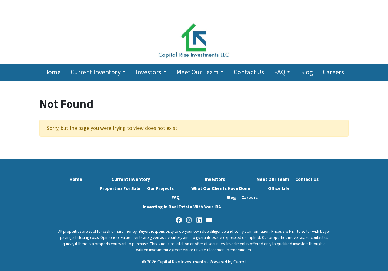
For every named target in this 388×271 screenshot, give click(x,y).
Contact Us (249, 72)
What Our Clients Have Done (220, 188)
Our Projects (160, 188)
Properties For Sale (120, 188)
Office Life (279, 188)
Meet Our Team (197, 72)
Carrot (239, 262)
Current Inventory (96, 72)
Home (52, 72)
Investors (148, 72)
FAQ (279, 72)
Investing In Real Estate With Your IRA (182, 207)
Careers (333, 72)
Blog (306, 72)
